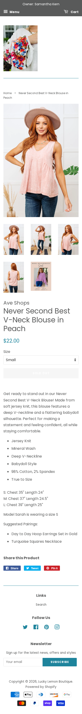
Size (6, 351)
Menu (14, 11)
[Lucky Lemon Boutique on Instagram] (56, 628)
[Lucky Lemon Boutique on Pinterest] (46, 628)
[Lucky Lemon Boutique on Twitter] (25, 628)
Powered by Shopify (41, 687)
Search (41, 604)
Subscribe (60, 662)
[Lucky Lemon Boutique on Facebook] (35, 628)
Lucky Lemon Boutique (55, 681)
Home (7, 93)
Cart (74, 11)
